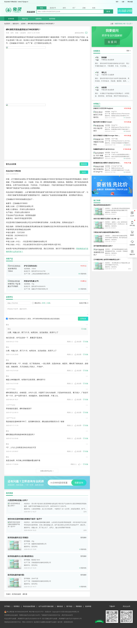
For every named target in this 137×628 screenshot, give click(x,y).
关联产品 (25, 19)
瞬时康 (25, 594)
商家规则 (79, 606)
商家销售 (82, 274)
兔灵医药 (7, 24)
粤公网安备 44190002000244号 (17, 612)
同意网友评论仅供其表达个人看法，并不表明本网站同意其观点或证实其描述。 (35, 319)
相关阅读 (52, 19)
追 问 (84, 172)
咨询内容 (11, 19)
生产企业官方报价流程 (46, 606)
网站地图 (130, 2)
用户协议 (69, 606)
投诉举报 (88, 606)
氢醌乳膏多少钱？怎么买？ (124, 24)
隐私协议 (60, 606)
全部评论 (39, 19)
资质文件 (48, 612)
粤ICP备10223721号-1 (36, 612)
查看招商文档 (68, 622)
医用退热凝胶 (16, 594)
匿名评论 (38, 303)
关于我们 (7, 606)
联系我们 (17, 606)
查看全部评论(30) (46, 471)
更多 (128, 51)
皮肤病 (23, 24)
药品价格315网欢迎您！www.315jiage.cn (16, 2)
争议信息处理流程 (29, 606)
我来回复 (84, 164)
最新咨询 (16, 24)
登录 (117, 2)
